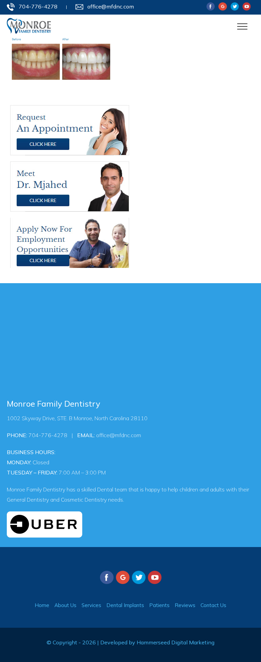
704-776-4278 (38, 6)
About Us (65, 605)
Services (91, 605)
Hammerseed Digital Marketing (175, 642)
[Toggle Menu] (242, 26)
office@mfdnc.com (110, 6)
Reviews (185, 605)
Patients (159, 605)
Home (42, 605)
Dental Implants (125, 605)
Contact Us (213, 605)
